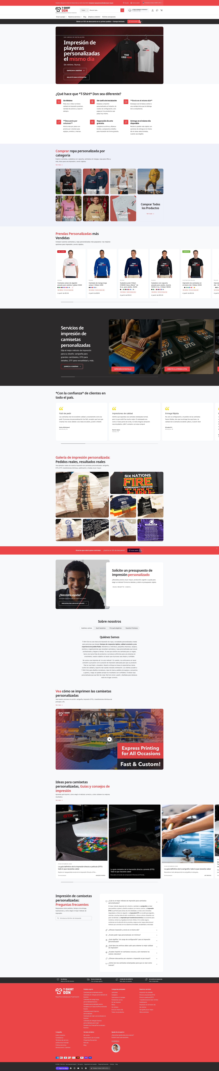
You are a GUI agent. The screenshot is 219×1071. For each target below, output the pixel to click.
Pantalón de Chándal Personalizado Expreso (94, 1026)
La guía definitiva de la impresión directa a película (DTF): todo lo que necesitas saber (80, 868)
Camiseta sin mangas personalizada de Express (95, 996)
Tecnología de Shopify (71, 1064)
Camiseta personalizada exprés (93, 992)
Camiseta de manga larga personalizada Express (91, 1001)
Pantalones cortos (117, 1000)
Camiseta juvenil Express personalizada (91, 1012)
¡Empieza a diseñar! (71, 366)
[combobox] (106, 10)
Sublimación (143, 1002)
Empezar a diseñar (74, 70)
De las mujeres (116, 1002)
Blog (85, 1045)
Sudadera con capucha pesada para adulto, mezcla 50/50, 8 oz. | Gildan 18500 (161, 285)
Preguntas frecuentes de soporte (73, 603)
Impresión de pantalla (122, 369)
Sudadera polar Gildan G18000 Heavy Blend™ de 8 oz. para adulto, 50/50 (129, 285)
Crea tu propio (60, 17)
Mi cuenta (86, 1035)
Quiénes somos (86, 628)
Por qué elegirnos (116, 628)
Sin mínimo (115, 1007)
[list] (109, 195)
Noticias (86, 1042)
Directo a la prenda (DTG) (177, 369)
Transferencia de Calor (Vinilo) (149, 1000)
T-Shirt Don (62, 1064)
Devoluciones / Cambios (63, 1047)
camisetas (115, 992)
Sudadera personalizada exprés (93, 1004)
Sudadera (114, 995)
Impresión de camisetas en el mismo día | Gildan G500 (192, 284)
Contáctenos (59, 1037)
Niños (113, 1004)
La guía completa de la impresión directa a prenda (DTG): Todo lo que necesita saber (133, 870)
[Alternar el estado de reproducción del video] (109, 739)
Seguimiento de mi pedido (91, 1037)
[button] (161, 10)
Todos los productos (118, 1012)
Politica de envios (61, 1045)
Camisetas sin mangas (118, 997)
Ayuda (127, 3)
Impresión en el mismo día (147, 1004)
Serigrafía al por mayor (146, 1009)
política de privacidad (62, 1042)
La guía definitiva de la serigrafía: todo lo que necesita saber (187, 869)
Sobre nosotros (60, 1035)
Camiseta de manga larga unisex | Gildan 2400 (98, 284)
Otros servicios (144, 1012)
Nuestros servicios (74, 17)
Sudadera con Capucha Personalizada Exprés (95, 1008)
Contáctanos (115, 1041)
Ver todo (149, 213)
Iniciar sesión (136, 3)
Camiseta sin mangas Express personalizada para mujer (93, 1022)
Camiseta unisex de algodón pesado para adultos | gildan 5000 (69, 284)
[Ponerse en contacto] (157, 10)
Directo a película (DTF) (147, 997)
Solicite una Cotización (76, 77)
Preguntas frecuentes (90, 1040)
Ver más (58, 165)
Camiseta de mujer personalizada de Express (95, 1017)
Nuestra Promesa (132, 628)
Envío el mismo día (117, 1009)
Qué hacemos (100, 628)
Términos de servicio (62, 1040)
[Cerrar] (217, 548)
